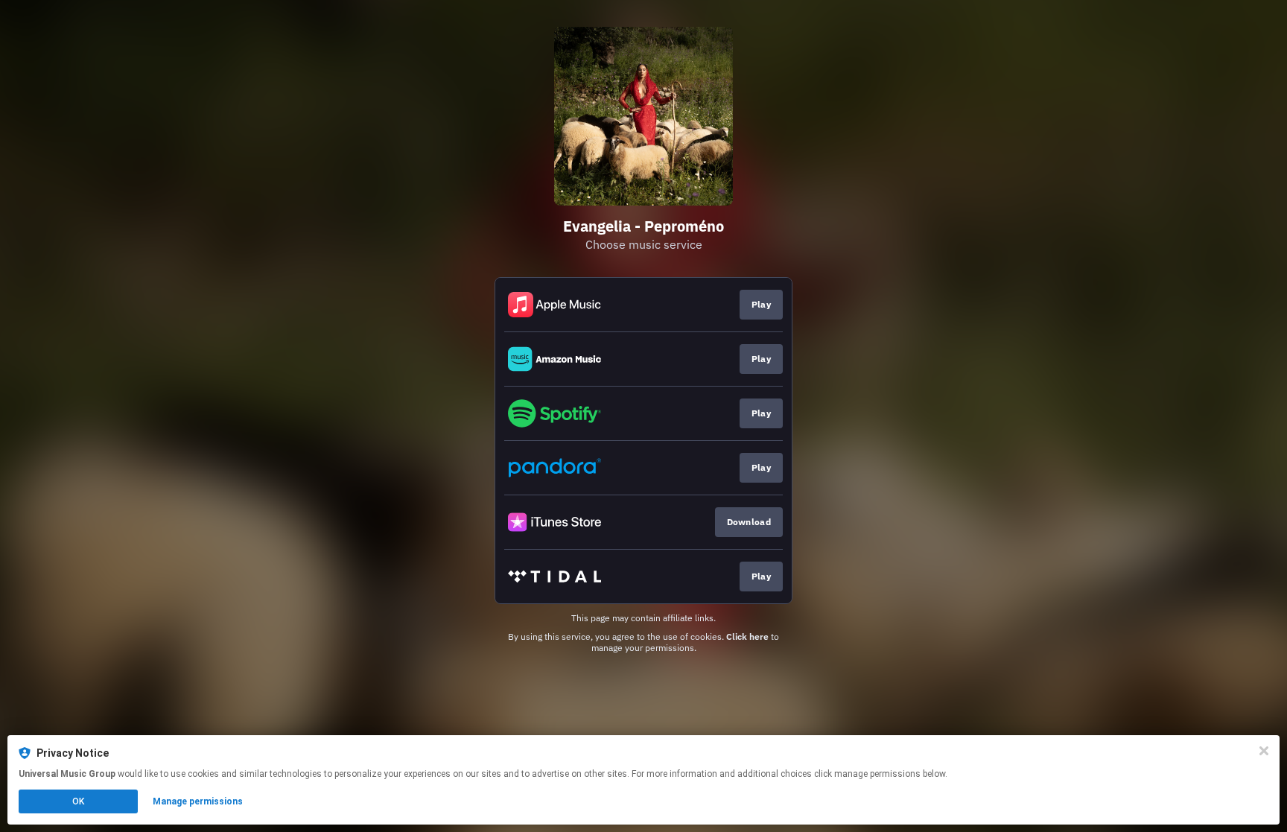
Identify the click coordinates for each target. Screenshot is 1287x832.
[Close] (1264, 751)
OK (78, 801)
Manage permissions (198, 801)
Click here (747, 636)
